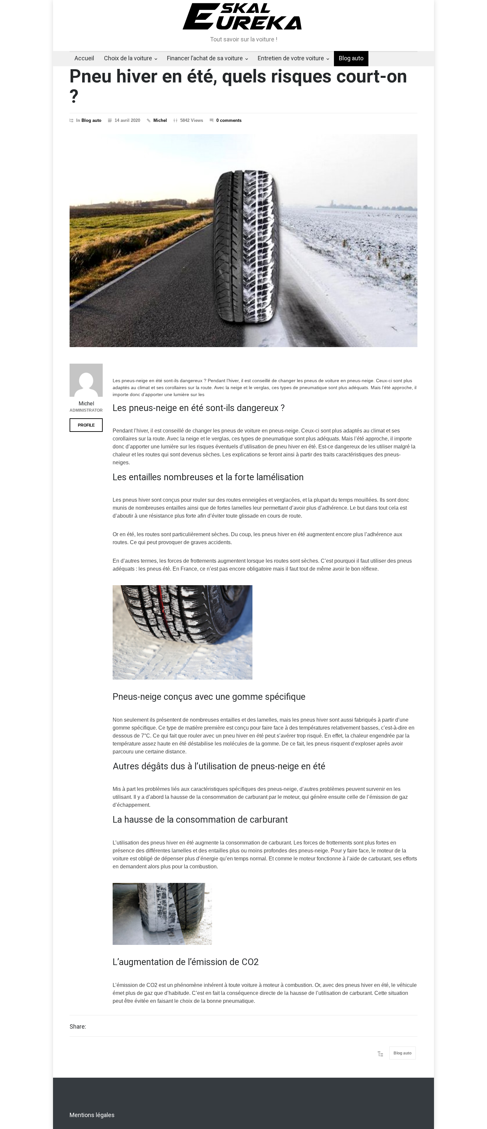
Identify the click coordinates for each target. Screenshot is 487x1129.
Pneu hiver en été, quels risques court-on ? (238, 86)
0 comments (229, 120)
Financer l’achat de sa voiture (205, 58)
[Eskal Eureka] (243, 19)
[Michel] (86, 380)
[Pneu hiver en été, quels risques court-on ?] (243, 240)
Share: (78, 1027)
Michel (160, 120)
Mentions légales (92, 1114)
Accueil (84, 58)
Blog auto (351, 58)
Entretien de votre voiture (291, 58)
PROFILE (86, 425)
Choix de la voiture (128, 58)
